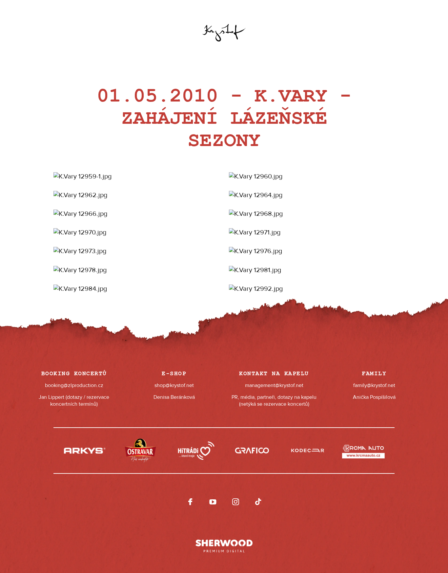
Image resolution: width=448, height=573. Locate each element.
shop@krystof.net (174, 385)
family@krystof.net (374, 385)
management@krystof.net (274, 385)
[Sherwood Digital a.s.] (224, 543)
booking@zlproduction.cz (74, 385)
